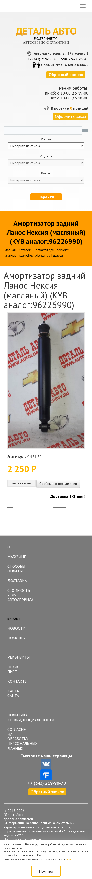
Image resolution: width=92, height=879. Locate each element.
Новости (16, 628)
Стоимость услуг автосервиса (19, 595)
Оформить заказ (70, 116)
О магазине (16, 551)
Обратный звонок (47, 791)
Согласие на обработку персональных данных (19, 739)
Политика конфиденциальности (19, 717)
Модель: (46, 156)
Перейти (46, 196)
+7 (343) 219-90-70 (42, 59)
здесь (68, 859)
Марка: (46, 139)
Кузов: (46, 173)
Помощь (16, 637)
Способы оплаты (16, 568)
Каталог (14, 619)
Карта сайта (13, 693)
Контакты (17, 681)
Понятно (46, 871)
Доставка (17, 580)
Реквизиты (18, 657)
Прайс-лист (14, 669)
